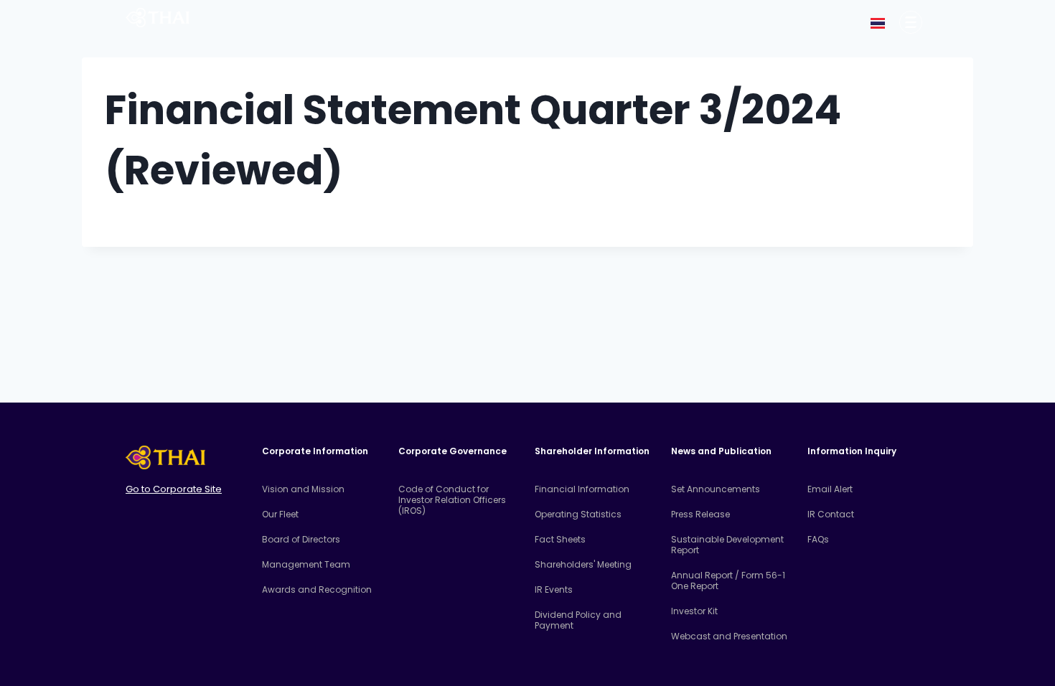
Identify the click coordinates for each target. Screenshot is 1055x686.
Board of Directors (301, 539)
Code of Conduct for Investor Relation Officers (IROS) (452, 500)
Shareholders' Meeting (583, 564)
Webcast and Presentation (729, 636)
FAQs (818, 539)
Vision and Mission (303, 489)
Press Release (700, 514)
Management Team (306, 564)
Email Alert (830, 489)
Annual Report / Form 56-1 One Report (728, 580)
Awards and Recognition (317, 589)
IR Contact (830, 514)
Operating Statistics (578, 514)
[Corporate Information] (910, 22)
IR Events (554, 589)
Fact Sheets (560, 539)
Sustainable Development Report (727, 544)
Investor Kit (694, 611)
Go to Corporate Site (174, 489)
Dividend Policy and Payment (578, 620)
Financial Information (582, 489)
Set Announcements (715, 489)
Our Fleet (280, 514)
